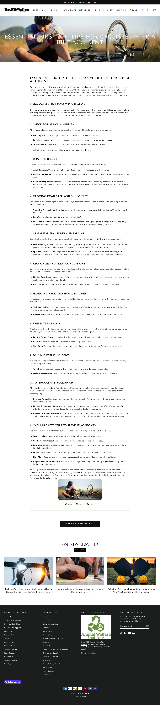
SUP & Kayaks (48, 631)
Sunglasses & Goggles (51, 653)
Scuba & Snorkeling (50, 635)
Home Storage (48, 671)
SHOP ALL (38, 10)
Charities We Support (12, 628)
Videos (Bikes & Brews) (12, 620)
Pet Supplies (47, 667)
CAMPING (99, 10)
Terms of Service (10, 649)
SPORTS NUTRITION (116, 10)
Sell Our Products (11, 660)
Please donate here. (88, 653)
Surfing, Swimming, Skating (53, 638)
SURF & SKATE (69, 10)
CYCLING (53, 10)
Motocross (47, 642)
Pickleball (46, 646)
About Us (7, 617)
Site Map (7, 664)
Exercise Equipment (50, 657)
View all (80, 550)
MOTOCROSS (85, 10)
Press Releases (9, 653)
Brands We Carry (11, 635)
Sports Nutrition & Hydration (53, 664)
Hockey (46, 628)
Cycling (45, 617)
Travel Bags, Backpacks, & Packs (55, 649)
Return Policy (9, 642)
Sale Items (47, 675)
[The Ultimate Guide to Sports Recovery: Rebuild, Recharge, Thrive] (80, 571)
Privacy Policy (9, 646)
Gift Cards (8, 631)
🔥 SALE (133, 10)
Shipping (7, 638)
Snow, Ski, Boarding (50, 624)
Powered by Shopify (79, 696)
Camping (46, 620)
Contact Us (8, 657)
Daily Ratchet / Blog (12, 624)
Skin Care (46, 660)
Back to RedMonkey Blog (81, 524)
